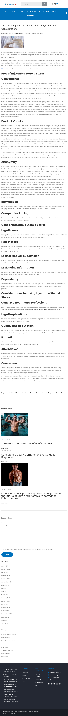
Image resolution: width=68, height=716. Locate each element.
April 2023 (4, 591)
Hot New (3, 644)
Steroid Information (7, 650)
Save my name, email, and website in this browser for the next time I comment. (28, 549)
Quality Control (33, 12)
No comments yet (37, 33)
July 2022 (4, 620)
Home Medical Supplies (8, 641)
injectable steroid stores (12, 272)
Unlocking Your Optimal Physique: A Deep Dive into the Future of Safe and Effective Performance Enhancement (32, 496)
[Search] (44, 4)
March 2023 (4, 595)
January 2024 (5, 569)
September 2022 (6, 614)
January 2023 (5, 601)
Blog (54, 12)
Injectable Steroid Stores (12, 393)
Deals (22, 12)
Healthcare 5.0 (5, 638)
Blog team (19, 33)
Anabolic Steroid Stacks (8, 634)
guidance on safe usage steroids (42, 310)
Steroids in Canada (41, 393)
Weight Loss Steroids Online (56, 393)
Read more (4, 448)
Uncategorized (5, 653)
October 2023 (5, 579)
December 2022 (6, 604)
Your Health (4, 657)
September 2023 (6, 582)
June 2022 (4, 623)
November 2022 (6, 607)
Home (7, 12)
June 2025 (4, 566)
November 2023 (6, 576)
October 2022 (5, 611)
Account (30, 16)
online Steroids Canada (28, 393)
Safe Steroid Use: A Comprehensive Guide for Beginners (28, 456)
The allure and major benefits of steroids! (26, 443)
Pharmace (27, 33)
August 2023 (5, 585)
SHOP (14, 12)
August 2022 (5, 617)
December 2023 (6, 572)
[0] (55, 4)
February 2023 (5, 598)
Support (46, 12)
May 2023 (4, 588)
